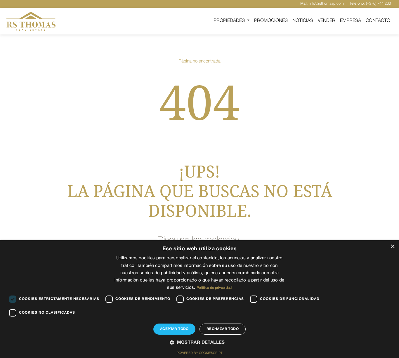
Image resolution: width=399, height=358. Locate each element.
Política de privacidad (214, 287)
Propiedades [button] (230, 21)
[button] (199, 343)
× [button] (392, 246)
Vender (326, 21)
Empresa (350, 21)
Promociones (271, 21)
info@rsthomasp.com (322, 3)
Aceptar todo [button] (174, 329)
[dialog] (199, 299)
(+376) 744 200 (370, 3)
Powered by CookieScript (199, 353)
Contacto (378, 21)
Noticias (302, 21)
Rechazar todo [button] (223, 329)
